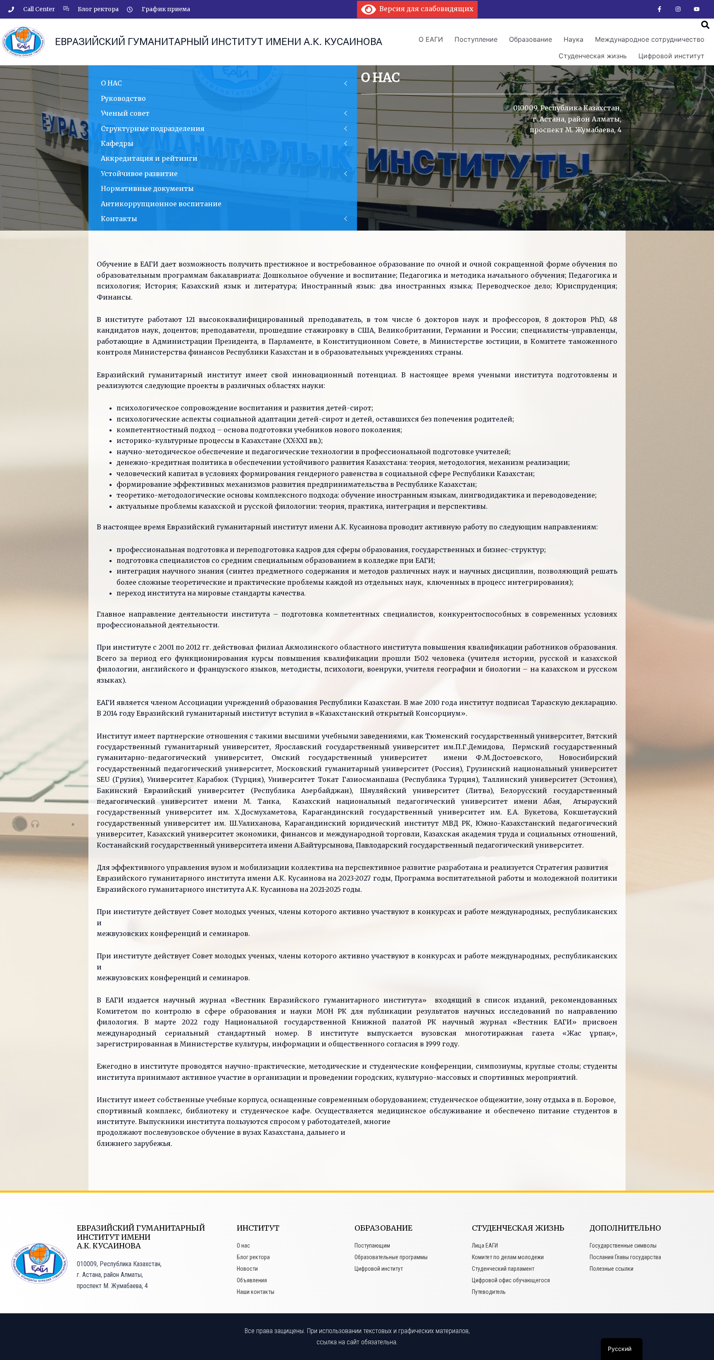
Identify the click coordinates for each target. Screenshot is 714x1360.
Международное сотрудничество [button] (649, 39)
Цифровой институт (671, 56)
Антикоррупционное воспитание (161, 204)
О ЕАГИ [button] (431, 39)
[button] (705, 25)
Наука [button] (573, 39)
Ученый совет (125, 113)
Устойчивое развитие (139, 173)
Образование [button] (530, 39)
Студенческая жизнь (593, 56)
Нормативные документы (147, 188)
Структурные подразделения (153, 128)
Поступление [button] (476, 39)
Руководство (123, 98)
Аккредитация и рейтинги (149, 158)
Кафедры (117, 143)
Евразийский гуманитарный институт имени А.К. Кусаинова (218, 42)
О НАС (111, 83)
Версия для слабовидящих (425, 9)
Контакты (119, 218)
